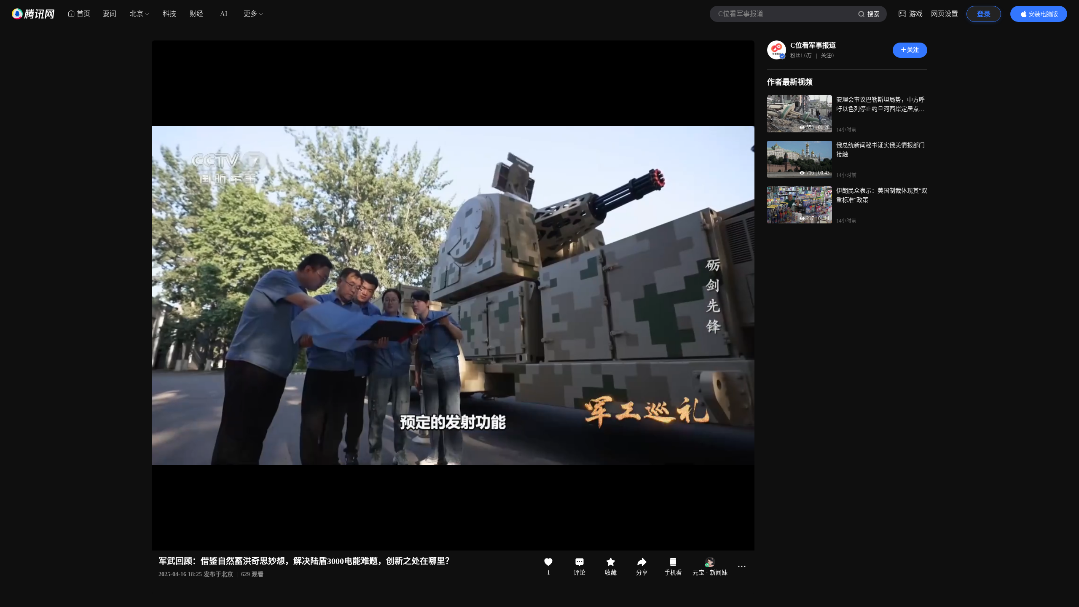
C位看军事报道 (813, 45)
